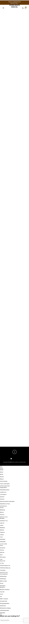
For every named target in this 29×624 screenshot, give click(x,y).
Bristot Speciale (7, 117)
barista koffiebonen (8, 110)
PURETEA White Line (5, 568)
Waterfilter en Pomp (5, 503)
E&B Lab (2, 552)
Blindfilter (2, 518)
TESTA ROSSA (3, 481)
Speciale (12, 125)
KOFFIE (1, 468)
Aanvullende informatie (14, 145)
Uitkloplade (2, 541)
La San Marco (3, 494)
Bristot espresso (21, 112)
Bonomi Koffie (6, 365)
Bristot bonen (11, 112)
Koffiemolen (3, 605)
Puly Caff (2, 591)
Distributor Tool (3, 520)
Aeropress (2, 547)
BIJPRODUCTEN (4, 572)
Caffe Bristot (14, 118)
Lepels (1, 525)
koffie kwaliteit (20, 122)
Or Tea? (2, 563)
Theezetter (2, 570)
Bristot (4, 112)
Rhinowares (3, 557)
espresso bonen (12, 119)
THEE (1, 559)
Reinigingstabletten (4, 603)
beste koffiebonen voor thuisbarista (13, 111)
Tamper (2, 534)
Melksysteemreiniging (5, 608)
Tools (1, 537)
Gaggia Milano (3, 487)
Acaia (1, 545)
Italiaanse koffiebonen (9, 122)
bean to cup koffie (20, 110)
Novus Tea (2, 560)
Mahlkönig (2, 510)
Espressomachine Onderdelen (7, 501)
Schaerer (2, 499)
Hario (1, 554)
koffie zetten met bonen (9, 123)
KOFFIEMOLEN (3, 506)
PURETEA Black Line (5, 565)
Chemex (2, 550)
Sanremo (2, 496)
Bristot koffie (21, 114)
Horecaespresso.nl (14, 6)
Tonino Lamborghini (5, 483)
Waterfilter (2, 612)
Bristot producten (20, 115)
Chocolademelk (4, 574)
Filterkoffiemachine (4, 489)
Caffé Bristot (10, 201)
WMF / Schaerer (4, 598)
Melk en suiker (3, 581)
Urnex (1, 594)
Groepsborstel (3, 601)
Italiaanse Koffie (16, 431)
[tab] (14, 142)
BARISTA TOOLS (4, 517)
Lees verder (25, 361)
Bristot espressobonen (9, 114)
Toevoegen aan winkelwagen (13, 92)
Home (3, 12)
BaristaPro (2, 587)
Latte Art (2, 523)
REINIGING (2, 585)
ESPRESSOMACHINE (5, 486)
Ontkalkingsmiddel (4, 610)
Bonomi (2, 476)
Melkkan (2, 530)
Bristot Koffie (14, 105)
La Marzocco (3, 492)
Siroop (1, 583)
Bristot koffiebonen (8, 115)
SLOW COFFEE (3, 544)
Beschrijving (14, 142)
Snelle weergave (25, 364)
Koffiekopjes (3, 578)
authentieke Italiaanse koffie (14, 108)
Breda (1, 474)
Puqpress (2, 532)
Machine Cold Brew (4, 589)
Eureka (1, 507)
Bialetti (1, 469)
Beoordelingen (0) (14, 148)
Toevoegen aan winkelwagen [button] (25, 427)
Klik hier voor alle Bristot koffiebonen (12, 78)
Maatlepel (2, 527)
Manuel (2, 479)
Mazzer (2, 512)
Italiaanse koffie (16, 121)
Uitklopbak (2, 539)
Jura (1, 596)
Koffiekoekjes (3, 576)
